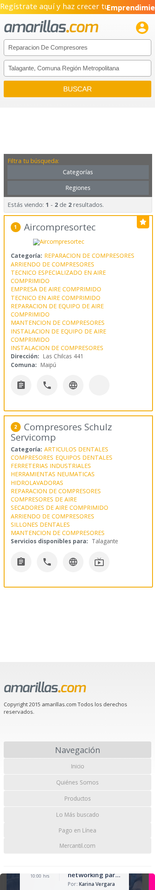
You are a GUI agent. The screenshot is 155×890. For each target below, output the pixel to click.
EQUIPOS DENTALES (83, 457)
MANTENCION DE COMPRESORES (58, 322)
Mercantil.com (77, 845)
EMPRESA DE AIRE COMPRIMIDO (56, 289)
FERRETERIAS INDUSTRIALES (51, 466)
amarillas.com (51, 26)
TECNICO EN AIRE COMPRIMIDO (55, 298)
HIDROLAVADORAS (37, 483)
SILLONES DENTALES (40, 524)
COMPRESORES (32, 457)
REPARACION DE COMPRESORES (89, 255)
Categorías (78, 172)
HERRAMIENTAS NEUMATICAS (53, 474)
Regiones (78, 188)
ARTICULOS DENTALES (76, 449)
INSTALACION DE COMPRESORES (57, 348)
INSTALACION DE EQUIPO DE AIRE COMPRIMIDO (58, 335)
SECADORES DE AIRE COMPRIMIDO (59, 507)
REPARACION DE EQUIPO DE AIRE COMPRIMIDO (57, 310)
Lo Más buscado (77, 814)
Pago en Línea (77, 830)
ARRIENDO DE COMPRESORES (52, 264)
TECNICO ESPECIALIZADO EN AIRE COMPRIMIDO (58, 277)
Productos (77, 798)
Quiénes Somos (77, 782)
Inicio (77, 766)
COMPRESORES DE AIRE (44, 499)
